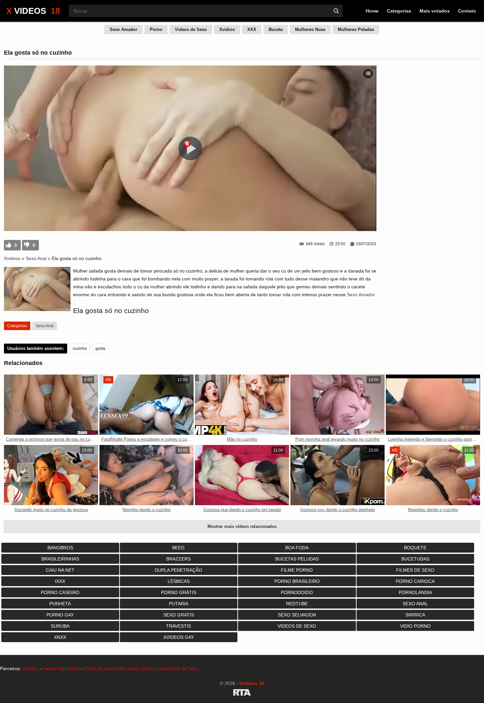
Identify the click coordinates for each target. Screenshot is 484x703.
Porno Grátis (178, 592)
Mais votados (434, 10)
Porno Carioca (415, 581)
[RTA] (242, 693)
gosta (100, 348)
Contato (467, 10)
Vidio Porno (415, 626)
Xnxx (60, 637)
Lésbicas (179, 581)
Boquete (415, 547)
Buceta (275, 29)
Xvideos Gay (178, 637)
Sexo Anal (36, 258)
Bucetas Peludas (297, 558)
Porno (156, 29)
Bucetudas (415, 558)
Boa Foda (297, 547)
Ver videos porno (136, 668)
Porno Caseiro (60, 592)
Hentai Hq (53, 668)
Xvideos (12, 258)
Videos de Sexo (191, 29)
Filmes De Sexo (415, 570)
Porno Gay (60, 614)
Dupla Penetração (178, 570)
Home (372, 10)
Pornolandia (415, 592)
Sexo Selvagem (297, 614)
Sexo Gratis (178, 614)
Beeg (178, 547)
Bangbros (60, 547)
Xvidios (227, 29)
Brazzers (178, 558)
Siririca (415, 614)
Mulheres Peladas (356, 29)
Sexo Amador (123, 29)
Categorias (399, 10)
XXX (251, 29)
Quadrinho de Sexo (178, 668)
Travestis (178, 626)
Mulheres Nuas (310, 29)
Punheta (60, 603)
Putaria (178, 603)
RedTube (297, 603)
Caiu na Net (60, 570)
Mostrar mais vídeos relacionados (242, 526)
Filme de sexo (99, 668)
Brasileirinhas (60, 558)
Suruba (60, 626)
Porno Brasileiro (297, 581)
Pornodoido (297, 592)
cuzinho (80, 348)
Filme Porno (297, 570)
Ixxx (60, 581)
